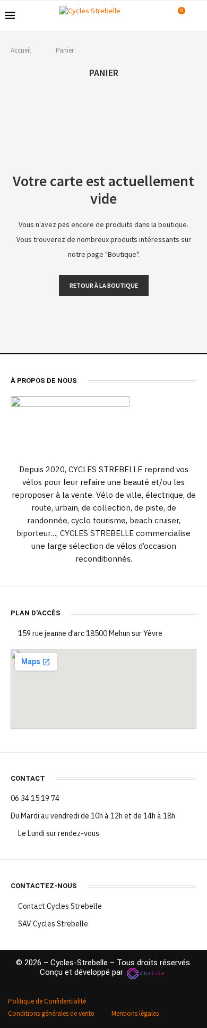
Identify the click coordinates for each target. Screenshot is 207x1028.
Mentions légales (135, 1013)
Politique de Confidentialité (47, 1001)
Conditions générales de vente (51, 1013)
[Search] (196, 16)
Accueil (21, 50)
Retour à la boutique (104, 285)
